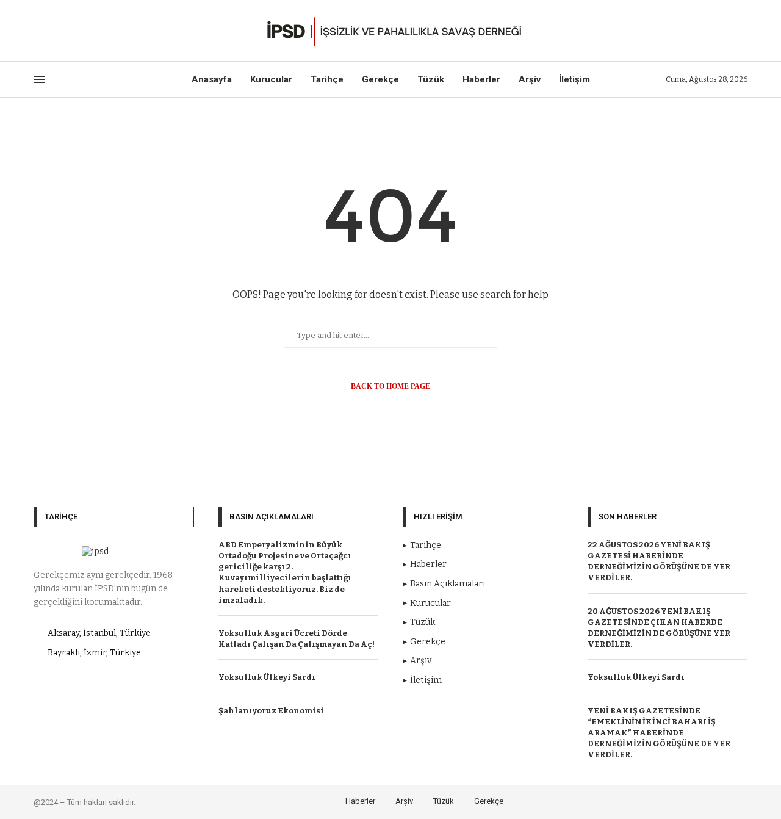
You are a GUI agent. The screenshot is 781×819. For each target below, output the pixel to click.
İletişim (574, 79)
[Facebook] (37, 30)
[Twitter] (52, 30)
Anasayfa (212, 79)
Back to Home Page (390, 386)
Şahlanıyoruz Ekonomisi (271, 710)
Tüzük (430, 79)
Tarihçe (327, 79)
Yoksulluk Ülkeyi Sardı (266, 677)
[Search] (741, 31)
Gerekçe (380, 79)
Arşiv (530, 79)
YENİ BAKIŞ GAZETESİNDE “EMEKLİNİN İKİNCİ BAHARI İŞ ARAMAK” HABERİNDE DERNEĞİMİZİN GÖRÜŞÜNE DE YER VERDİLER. (659, 733)
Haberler (481, 79)
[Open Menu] (39, 79)
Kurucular (271, 79)
